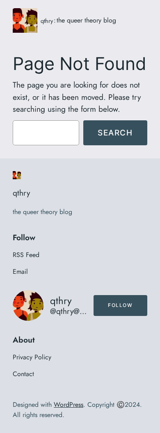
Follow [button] (120, 305)
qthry (47, 21)
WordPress (68, 404)
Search (115, 133)
